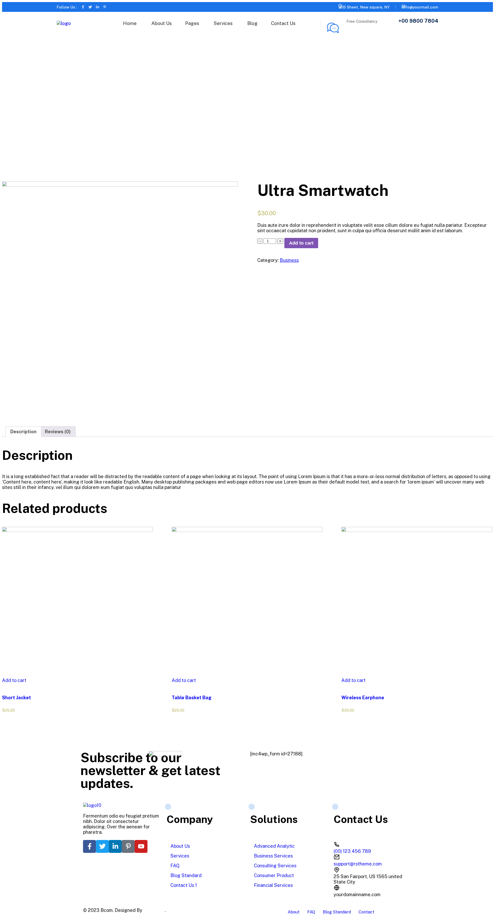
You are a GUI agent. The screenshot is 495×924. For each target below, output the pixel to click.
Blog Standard (186, 875)
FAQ (174, 865)
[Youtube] (141, 846)
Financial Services (273, 885)
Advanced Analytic (274, 846)
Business (289, 260)
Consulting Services (275, 865)
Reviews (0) (58, 431)
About (294, 912)
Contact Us (283, 23)
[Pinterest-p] (104, 7)
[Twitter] (90, 7)
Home (130, 23)
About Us (161, 23)
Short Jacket (16, 697)
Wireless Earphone (362, 697)
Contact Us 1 (183, 885)
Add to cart (301, 243)
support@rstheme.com (358, 864)
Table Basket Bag (191, 697)
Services (223, 23)
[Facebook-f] (83, 7)
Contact (366, 912)
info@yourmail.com (420, 7)
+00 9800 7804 (418, 21)
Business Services (273, 856)
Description (23, 431)
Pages (192, 23)
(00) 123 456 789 (352, 851)
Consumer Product (274, 875)
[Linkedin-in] (97, 7)
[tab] (23, 431)
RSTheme (154, 910)
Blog (252, 23)
